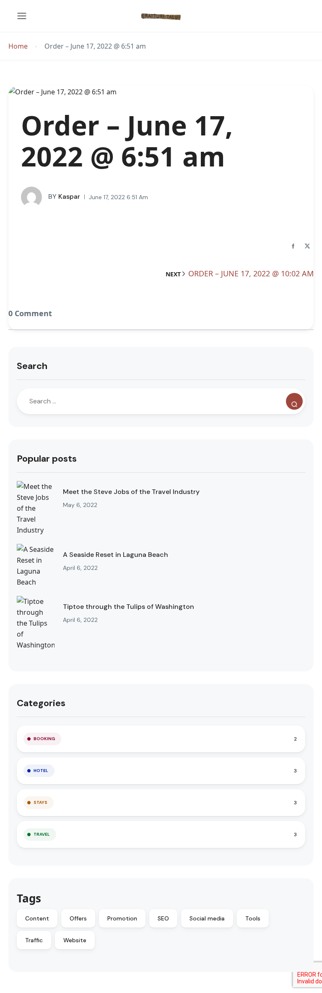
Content (37, 918)
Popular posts (47, 458)
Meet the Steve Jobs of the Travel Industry (131, 491)
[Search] (294, 401)
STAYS (40, 802)
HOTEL (41, 770)
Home (18, 46)
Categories (41, 703)
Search (32, 366)
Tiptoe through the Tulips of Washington (128, 606)
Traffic (34, 940)
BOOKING (44, 738)
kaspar (64, 196)
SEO (163, 918)
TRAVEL (42, 834)
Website (74, 940)
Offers (78, 918)
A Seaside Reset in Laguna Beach (115, 554)
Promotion (122, 918)
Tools (252, 918)
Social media (207, 918)
